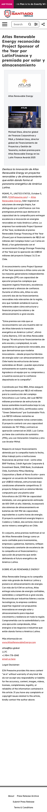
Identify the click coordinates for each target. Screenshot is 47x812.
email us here (9, 659)
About (11, 796)
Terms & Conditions (23, 807)
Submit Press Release (23, 801)
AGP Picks (7, 4)
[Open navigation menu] (4, 24)
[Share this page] (43, 24)
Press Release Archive (28, 796)
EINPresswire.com (18, 197)
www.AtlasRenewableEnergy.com (19, 642)
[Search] (30, 24)
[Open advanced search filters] (36, 24)
